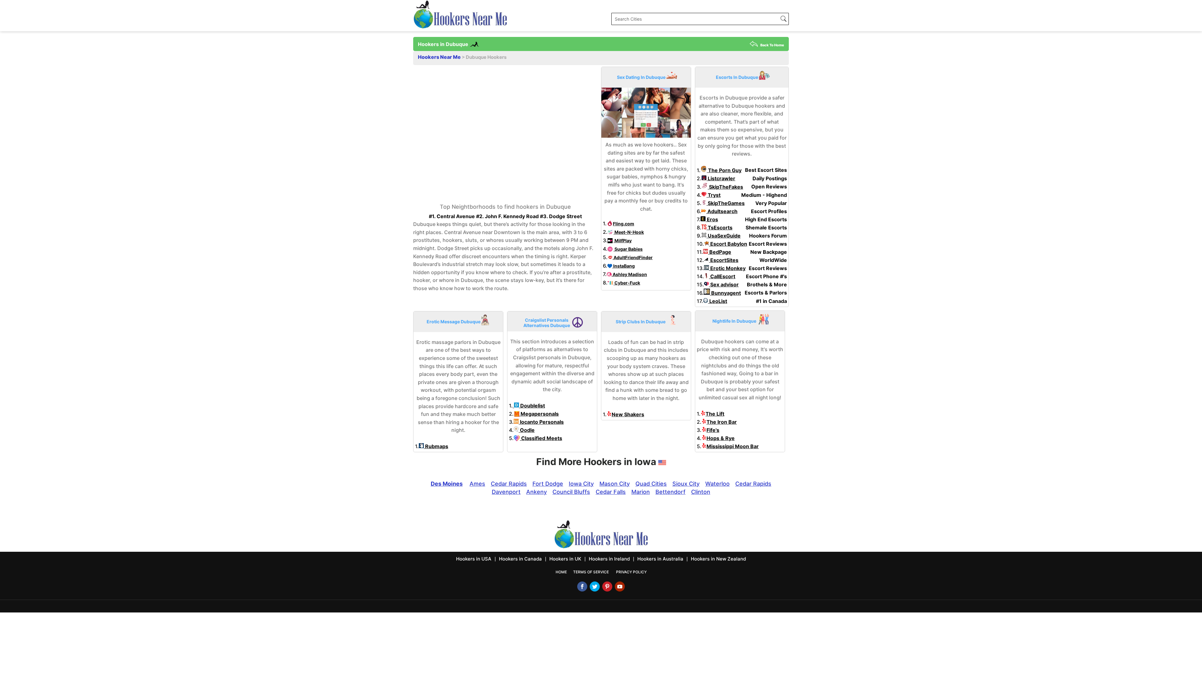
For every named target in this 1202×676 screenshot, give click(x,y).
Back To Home (772, 45)
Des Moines (447, 483)
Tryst (713, 195)
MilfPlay (623, 240)
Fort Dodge (547, 483)
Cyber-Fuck (627, 282)
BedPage (719, 252)
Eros (712, 219)
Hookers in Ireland (609, 559)
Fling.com (623, 223)
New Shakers (628, 414)
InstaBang (623, 266)
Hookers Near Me (440, 57)
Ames (477, 483)
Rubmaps (436, 446)
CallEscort (722, 276)
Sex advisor (724, 284)
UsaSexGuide (723, 236)
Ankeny (536, 492)
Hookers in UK (565, 559)
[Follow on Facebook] (582, 586)
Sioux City (686, 483)
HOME (561, 572)
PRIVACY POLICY (631, 572)
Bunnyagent (725, 293)
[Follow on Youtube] (620, 586)
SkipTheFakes (725, 187)
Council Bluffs (571, 492)
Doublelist (532, 405)
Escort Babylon (728, 244)
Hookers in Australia (660, 559)
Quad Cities (651, 483)
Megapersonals (539, 414)
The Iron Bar (721, 422)
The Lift (715, 414)
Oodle (527, 430)
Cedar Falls (611, 492)
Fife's (712, 430)
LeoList (717, 301)
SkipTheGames (725, 203)
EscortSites (723, 260)
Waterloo (717, 483)
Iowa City (581, 483)
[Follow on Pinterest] (607, 586)
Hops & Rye (720, 438)
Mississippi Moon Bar (732, 446)
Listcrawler (720, 178)
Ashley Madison (629, 274)
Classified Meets (541, 438)
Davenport (506, 492)
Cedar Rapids (509, 483)
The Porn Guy (724, 170)
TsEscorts (719, 227)
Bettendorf (670, 492)
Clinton (700, 492)
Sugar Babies (628, 249)
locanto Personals (541, 422)
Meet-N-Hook (629, 232)
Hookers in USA (473, 559)
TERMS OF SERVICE (591, 572)
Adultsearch (721, 211)
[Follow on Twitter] (595, 586)
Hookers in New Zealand (718, 559)
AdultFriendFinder (633, 257)
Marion (640, 492)
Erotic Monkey (727, 268)
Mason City (614, 483)
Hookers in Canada (520, 559)
